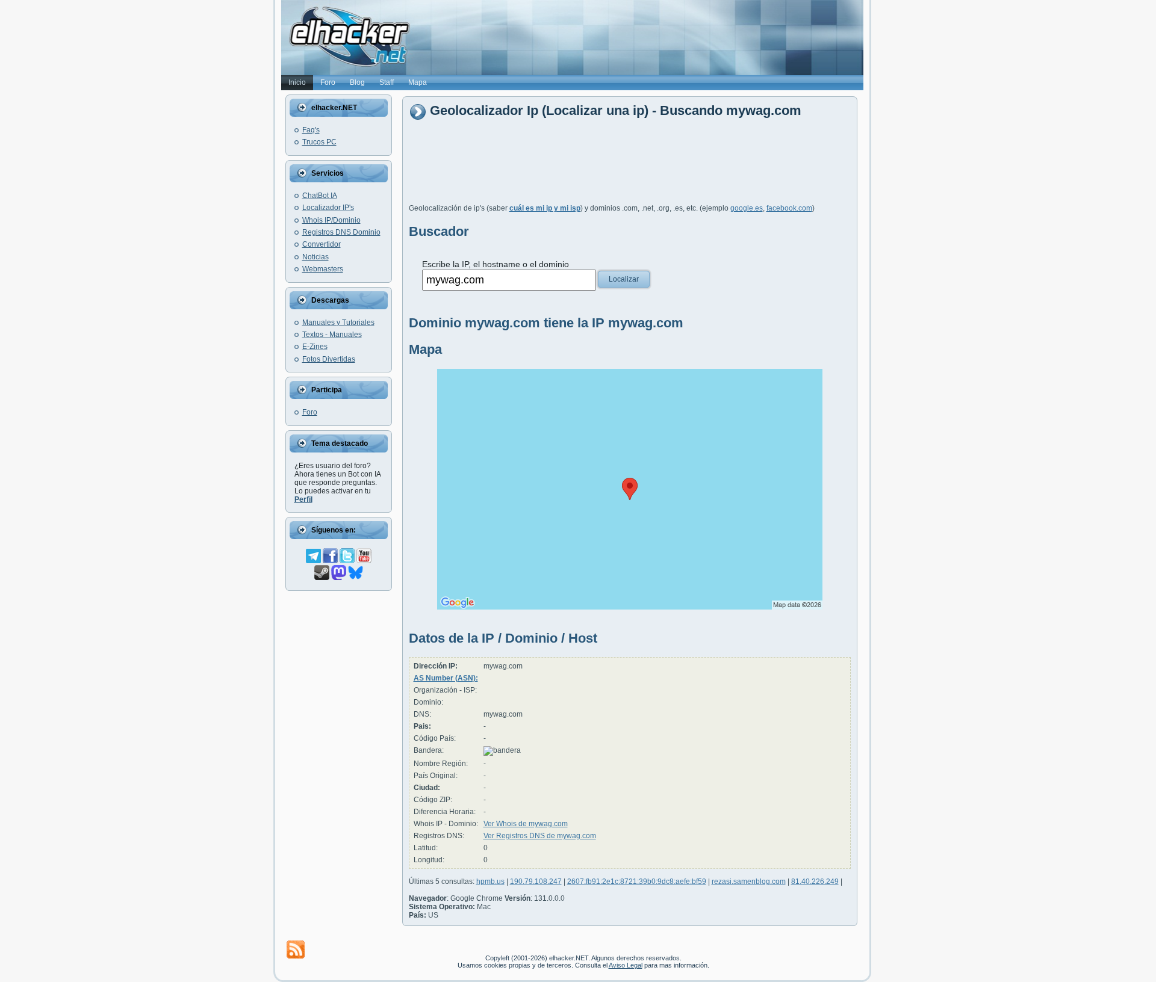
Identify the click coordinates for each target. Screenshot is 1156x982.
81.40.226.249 (815, 881)
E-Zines (315, 346)
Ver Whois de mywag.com (525, 824)
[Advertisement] (628, 167)
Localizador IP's (328, 207)
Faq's (311, 130)
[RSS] (295, 949)
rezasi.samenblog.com (749, 881)
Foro (309, 412)
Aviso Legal (625, 965)
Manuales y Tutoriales (338, 322)
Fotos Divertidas (328, 359)
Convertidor (321, 244)
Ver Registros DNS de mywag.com (539, 836)
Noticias (315, 257)
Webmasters (322, 269)
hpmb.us (490, 881)
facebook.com (789, 208)
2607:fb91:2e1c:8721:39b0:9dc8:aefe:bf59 (636, 881)
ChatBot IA (319, 195)
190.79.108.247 (536, 881)
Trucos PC (319, 142)
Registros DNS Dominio (341, 232)
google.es (746, 208)
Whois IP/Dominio (331, 220)
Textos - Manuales (332, 334)
